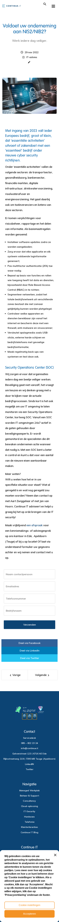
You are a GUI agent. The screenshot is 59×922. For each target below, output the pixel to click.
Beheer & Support (29, 795)
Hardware (29, 816)
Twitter (29, 769)
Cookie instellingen (29, 905)
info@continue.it (29, 748)
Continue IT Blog (29, 832)
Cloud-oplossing (29, 806)
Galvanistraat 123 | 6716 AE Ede (29, 753)
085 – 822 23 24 (29, 743)
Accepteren (29, 913)
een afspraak (34, 525)
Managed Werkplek (29, 790)
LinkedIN (29, 764)
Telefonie (29, 821)
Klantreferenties (29, 827)
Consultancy (29, 800)
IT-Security (29, 811)
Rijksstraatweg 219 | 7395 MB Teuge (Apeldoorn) (29, 758)
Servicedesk (29, 738)
